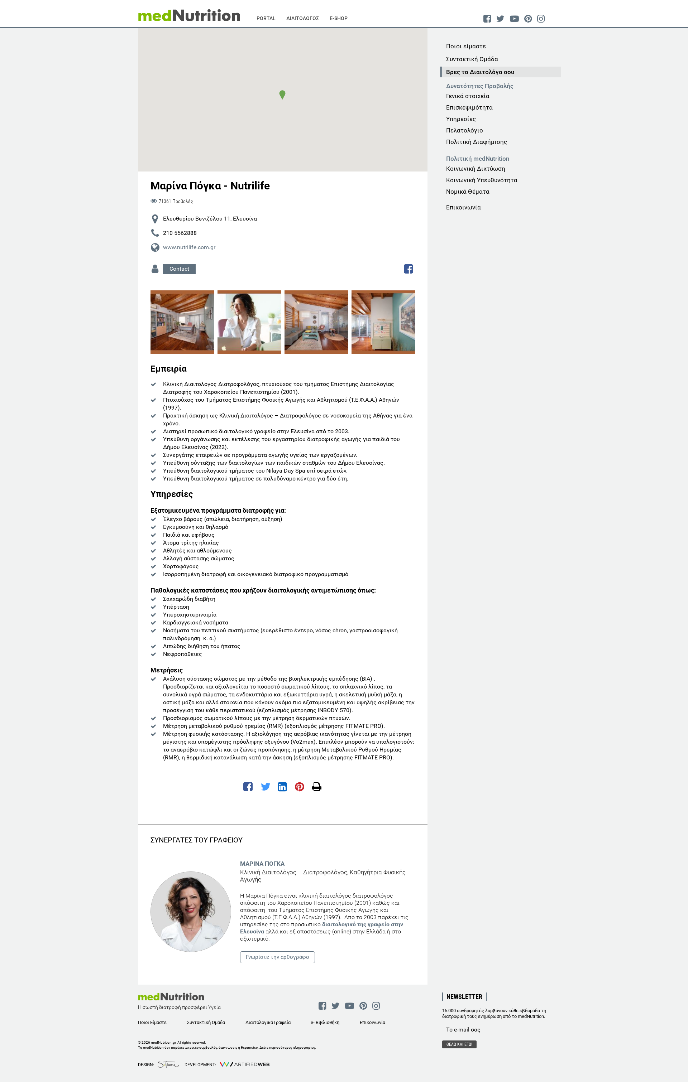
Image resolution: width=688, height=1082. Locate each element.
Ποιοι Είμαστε (152, 1022)
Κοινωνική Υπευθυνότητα (481, 180)
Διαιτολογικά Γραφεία (268, 1022)
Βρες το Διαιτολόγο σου (480, 72)
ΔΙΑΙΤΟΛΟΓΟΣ (302, 18)
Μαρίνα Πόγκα (262, 864)
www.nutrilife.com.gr (189, 247)
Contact (179, 268)
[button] (282, 95)
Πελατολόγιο (464, 130)
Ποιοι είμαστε (466, 46)
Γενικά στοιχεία (467, 96)
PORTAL (266, 18)
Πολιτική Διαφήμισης (476, 141)
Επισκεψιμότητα (469, 107)
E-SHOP (339, 18)
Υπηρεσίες (461, 118)
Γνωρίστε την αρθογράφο (277, 957)
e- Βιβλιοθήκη (325, 1022)
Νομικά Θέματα (467, 191)
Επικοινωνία (463, 207)
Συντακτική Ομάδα (472, 59)
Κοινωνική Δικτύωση (475, 168)
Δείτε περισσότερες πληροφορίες (287, 1047)
